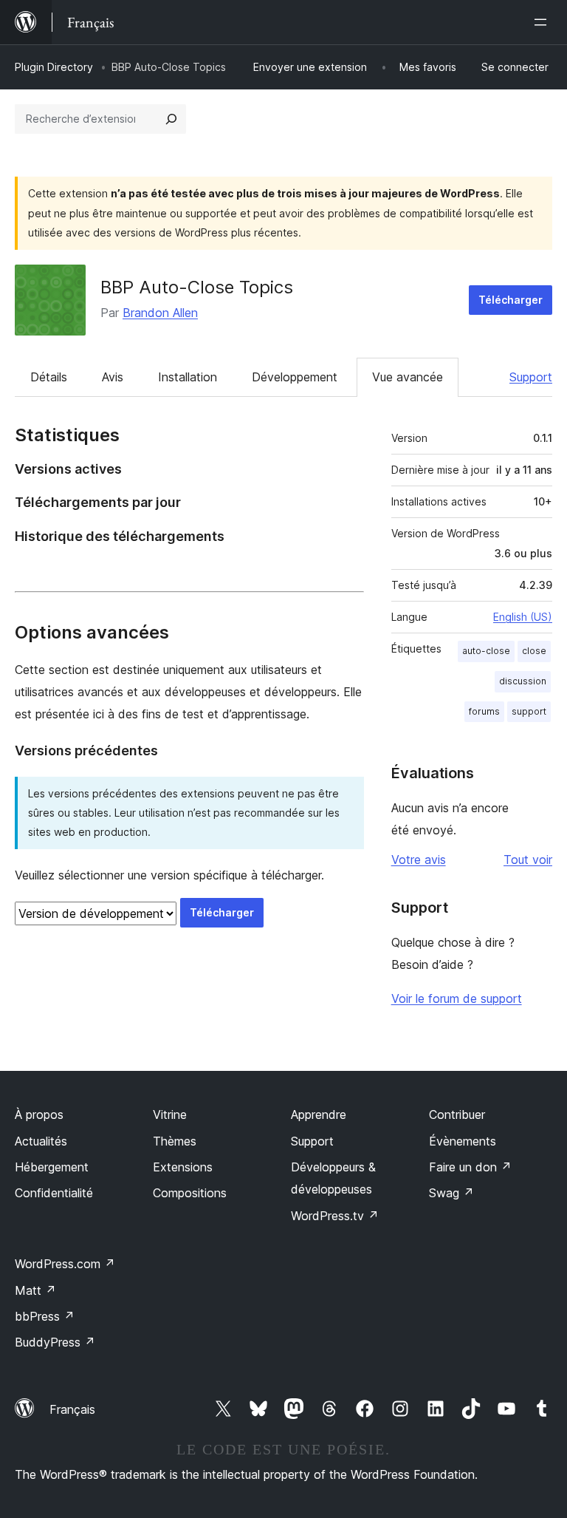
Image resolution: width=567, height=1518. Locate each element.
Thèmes (174, 1141)
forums (484, 711)
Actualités (41, 1141)
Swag (451, 1192)
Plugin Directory (54, 67)
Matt (35, 1290)
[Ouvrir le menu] (543, 22)
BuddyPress (55, 1342)
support (529, 711)
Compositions (190, 1192)
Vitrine (170, 1114)
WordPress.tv (335, 1215)
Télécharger (510, 299)
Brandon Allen (160, 312)
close (534, 650)
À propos (39, 1114)
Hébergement (52, 1167)
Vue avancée (407, 377)
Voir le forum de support (456, 998)
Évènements (462, 1141)
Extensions (183, 1167)
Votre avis (418, 859)
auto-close (486, 650)
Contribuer (457, 1114)
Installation (187, 377)
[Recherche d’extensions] (171, 119)
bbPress (45, 1316)
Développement (294, 377)
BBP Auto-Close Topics (196, 287)
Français (72, 1409)
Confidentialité (54, 1192)
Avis (112, 377)
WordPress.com (65, 1263)
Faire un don (470, 1167)
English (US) (522, 616)
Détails (48, 377)
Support (530, 377)
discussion (522, 681)
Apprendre (318, 1114)
